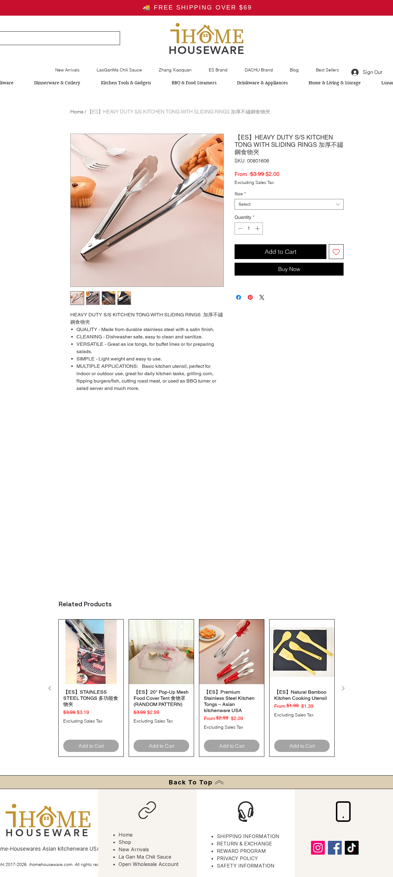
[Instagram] (318, 848)
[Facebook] (335, 848)
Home (77, 112)
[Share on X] (262, 297)
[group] (196, 688)
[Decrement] (239, 228)
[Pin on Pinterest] (250, 297)
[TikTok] (352, 848)
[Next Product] (343, 688)
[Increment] (258, 228)
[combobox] (289, 204)
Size (240, 193)
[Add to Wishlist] (336, 251)
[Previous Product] (49, 688)
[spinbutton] (249, 228)
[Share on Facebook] (238, 297)
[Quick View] (91, 652)
